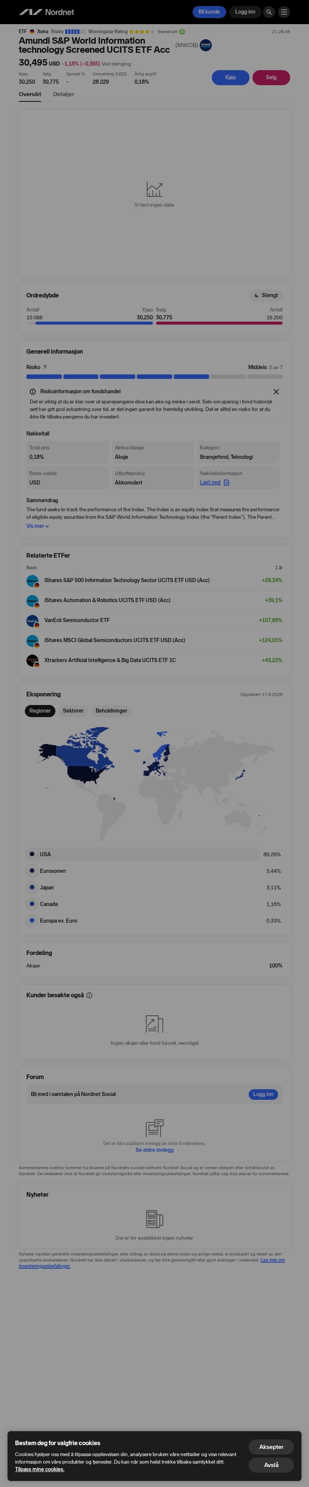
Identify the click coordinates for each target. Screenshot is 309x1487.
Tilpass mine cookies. (39, 1469)
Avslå (271, 1465)
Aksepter (271, 1446)
